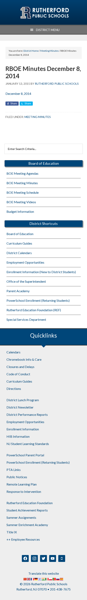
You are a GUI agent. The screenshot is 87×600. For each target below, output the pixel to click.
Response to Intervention (23, 491)
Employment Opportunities (25, 262)
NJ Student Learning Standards (27, 444)
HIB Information (18, 436)
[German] (36, 579)
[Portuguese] (54, 579)
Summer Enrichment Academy (27, 525)
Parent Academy (18, 291)
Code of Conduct (18, 374)
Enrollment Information (22, 429)
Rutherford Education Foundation (29, 503)
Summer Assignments (21, 517)
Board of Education (19, 234)
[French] (32, 579)
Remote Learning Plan (21, 484)
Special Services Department (26, 319)
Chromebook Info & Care (23, 359)
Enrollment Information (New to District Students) (41, 272)
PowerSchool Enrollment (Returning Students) (38, 300)
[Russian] (58, 579)
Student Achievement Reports (27, 510)
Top (82, 594)
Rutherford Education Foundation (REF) (33, 310)
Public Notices (16, 477)
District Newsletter (20, 407)
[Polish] (51, 579)
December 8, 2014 (18, 93)
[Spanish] (62, 579)
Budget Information (20, 211)
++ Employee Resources (23, 539)
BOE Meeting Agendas (22, 173)
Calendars (13, 352)
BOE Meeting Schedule (22, 192)
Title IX (11, 532)
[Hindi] (43, 579)
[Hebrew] (40, 579)
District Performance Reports (27, 414)
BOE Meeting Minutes (22, 183)
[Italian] (47, 579)
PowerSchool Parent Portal (25, 455)
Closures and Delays (20, 367)
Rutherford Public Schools (44, 13)
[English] (29, 579)
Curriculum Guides (19, 243)
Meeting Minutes (37, 117)
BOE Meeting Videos (21, 202)
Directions (13, 388)
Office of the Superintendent (26, 281)
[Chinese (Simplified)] (25, 579)
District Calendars (19, 253)
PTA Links (13, 470)
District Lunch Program (22, 400)
